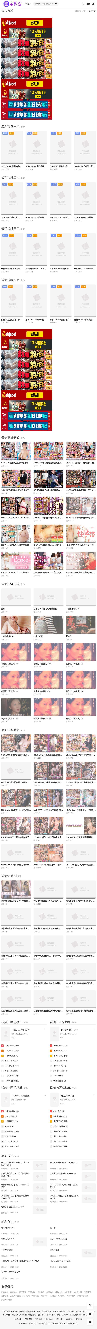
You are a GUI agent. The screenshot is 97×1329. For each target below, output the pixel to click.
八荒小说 (87, 1292)
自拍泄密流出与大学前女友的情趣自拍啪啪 (52, 983)
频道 (28, 4)
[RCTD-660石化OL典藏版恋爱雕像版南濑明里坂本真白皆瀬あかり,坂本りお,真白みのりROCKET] (81, 853)
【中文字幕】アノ (59, 1051)
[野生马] (81, 625)
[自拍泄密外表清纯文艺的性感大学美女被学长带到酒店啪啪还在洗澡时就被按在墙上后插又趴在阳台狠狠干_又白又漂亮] (81, 917)
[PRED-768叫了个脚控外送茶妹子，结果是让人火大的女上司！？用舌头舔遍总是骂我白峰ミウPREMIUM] (16, 826)
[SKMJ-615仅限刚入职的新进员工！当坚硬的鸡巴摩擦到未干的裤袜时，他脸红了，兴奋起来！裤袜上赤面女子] (16, 479)
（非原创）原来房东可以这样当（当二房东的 (20, 1261)
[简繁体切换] (90, 1305)
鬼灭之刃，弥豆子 (59, 1141)
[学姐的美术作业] (40, 1241)
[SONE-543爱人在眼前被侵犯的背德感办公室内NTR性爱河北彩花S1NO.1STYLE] (48, 479)
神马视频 (58, 1292)
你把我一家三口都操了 (10, 1272)
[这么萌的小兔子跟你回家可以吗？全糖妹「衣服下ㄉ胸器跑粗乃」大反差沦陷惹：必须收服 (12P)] (40, 1199)
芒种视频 (4, 1296)
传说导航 (13, 1292)
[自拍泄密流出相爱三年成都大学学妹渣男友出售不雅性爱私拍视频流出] (48, 944)
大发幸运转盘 (82, 1296)
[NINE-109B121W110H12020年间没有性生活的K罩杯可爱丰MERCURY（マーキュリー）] (16, 534)
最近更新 (92, 11)
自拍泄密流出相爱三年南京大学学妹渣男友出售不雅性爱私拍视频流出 (30, 983)
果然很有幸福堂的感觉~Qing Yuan (64, 1162)
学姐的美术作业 (8, 1239)
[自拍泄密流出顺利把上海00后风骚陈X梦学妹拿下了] (16, 999)
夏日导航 (49, 1292)
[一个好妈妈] (48, 625)
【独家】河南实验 (10, 1051)
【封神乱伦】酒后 (10, 1066)
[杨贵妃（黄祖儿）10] (48, 652)
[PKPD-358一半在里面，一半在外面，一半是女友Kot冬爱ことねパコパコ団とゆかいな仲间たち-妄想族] (81, 798)
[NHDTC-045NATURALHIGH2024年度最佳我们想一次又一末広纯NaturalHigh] (16, 506)
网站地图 (18, 1319)
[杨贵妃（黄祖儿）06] (16, 680)
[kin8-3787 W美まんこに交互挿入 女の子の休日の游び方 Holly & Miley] (48, 561)
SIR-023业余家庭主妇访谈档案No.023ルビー (68, 166)
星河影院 (22, 1292)
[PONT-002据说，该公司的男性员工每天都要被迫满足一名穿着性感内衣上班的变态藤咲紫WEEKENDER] (48, 826)
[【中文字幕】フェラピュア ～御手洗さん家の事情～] (54, 1034)
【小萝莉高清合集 (20, 1095)
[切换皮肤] (90, 1314)
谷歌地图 (48, 1319)
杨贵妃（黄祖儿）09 (9, 664)
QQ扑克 (53, 1296)
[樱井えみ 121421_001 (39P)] (40, 1210)
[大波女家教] (89, 1253)
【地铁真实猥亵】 (10, 1056)
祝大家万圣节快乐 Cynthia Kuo (63, 1173)
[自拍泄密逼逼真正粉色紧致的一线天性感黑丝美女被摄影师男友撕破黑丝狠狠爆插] (48, 889)
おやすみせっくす (59, 1061)
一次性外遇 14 (7, 636)
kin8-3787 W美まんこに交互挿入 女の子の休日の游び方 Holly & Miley (63, 572)
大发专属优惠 (6, 1300)
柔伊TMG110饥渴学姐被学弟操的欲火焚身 (43, 320)
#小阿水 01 (8, 1126)
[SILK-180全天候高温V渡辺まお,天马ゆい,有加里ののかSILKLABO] (48, 743)
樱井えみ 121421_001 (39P (12, 1207)
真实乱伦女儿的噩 (10, 1131)
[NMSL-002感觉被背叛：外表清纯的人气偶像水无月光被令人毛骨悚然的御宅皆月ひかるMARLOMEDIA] (16, 771)
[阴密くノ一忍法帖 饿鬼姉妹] (48, 597)
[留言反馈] (88, 3)
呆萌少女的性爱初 (59, 1126)
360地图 (69, 1319)
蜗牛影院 (40, 1292)
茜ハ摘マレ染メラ (59, 1071)
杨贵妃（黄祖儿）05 (9, 718)
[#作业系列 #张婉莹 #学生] (54, 1099)
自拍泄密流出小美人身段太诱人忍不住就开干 (20, 956)
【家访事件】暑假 (20, 1030)
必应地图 (59, 1319)
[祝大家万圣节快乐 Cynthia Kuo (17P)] (89, 1176)
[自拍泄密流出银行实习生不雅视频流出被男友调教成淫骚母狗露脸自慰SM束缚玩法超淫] (81, 972)
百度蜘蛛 (38, 1319)
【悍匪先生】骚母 (59, 1121)
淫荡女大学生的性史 (58, 1239)
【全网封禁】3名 (10, 1121)
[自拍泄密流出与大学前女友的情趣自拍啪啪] (48, 972)
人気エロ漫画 (15, 1296)
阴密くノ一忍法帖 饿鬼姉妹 (45, 609)
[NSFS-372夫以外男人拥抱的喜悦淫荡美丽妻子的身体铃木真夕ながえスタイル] (81, 771)
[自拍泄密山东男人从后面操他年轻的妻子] (48, 917)
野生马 (69, 636)
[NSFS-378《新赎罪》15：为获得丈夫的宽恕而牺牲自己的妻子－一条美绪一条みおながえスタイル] (16, 798)
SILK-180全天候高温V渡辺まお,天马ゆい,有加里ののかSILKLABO (62, 755)
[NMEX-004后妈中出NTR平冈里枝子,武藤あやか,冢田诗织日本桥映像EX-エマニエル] (48, 771)
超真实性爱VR (9, 1136)
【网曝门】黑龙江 (10, 1081)
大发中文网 (71, 1296)
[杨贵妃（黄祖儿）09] (16, 652)
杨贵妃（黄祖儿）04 (74, 691)
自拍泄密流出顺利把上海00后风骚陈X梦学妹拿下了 (22, 1011)
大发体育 (44, 1296)
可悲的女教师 (7, 1250)
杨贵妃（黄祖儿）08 (74, 664)
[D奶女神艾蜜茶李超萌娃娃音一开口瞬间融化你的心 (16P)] (40, 1165)
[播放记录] (83, 3)
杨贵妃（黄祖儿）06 (9, 691)
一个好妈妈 (38, 636)
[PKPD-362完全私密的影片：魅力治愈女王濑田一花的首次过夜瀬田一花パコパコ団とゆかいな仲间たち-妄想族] (48, 853)
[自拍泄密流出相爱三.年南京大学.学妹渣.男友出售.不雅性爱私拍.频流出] (48, 999)
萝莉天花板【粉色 (10, 1146)
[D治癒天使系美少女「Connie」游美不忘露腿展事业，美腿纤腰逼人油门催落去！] (40, 1187)
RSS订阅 (28, 1319)
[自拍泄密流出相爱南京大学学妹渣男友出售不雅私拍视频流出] (81, 944)
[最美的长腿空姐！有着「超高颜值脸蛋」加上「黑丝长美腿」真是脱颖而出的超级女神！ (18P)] (40, 1176)
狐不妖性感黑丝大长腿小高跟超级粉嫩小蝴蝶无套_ (47, 268)
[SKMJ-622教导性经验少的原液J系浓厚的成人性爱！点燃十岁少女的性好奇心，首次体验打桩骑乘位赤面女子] (48, 451)
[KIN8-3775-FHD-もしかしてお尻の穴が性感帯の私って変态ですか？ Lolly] (81, 534)
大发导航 (35, 1296)
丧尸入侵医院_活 (59, 1116)
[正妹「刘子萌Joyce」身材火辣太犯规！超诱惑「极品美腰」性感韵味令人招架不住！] (89, 1187)
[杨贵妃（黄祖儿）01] (48, 707)
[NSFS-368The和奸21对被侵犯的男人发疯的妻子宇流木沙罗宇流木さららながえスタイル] (48, 798)
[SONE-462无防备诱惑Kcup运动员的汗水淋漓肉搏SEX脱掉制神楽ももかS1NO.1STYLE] (16, 451)
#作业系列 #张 (67, 1095)
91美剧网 (31, 1292)
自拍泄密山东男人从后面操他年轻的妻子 (51, 928)
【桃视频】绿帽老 (59, 1131)
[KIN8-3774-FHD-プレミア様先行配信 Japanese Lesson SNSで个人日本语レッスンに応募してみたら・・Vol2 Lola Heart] (16, 561)
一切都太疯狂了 (72, 609)
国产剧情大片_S (10, 1141)
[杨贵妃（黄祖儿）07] (48, 680)
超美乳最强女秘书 (59, 1146)
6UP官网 (26, 1296)
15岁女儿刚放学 (10, 1116)
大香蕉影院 (77, 1292)
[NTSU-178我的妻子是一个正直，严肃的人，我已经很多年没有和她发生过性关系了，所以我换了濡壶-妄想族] (48, 506)
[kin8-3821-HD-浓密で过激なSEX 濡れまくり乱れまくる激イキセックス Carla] (81, 561)
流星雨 (52, 1228)
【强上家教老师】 (59, 1136)
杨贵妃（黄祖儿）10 (42, 664)
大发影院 (67, 1292)
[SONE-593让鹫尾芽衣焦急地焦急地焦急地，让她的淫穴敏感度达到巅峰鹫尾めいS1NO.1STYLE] (16, 743)
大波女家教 (54, 1250)
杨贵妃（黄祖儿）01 (42, 718)
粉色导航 (4, 1292)
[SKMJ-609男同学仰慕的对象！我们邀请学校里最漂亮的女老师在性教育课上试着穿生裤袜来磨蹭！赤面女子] (81, 451)
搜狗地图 (78, 1319)
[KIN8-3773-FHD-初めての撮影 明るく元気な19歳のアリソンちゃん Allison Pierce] (48, 534)
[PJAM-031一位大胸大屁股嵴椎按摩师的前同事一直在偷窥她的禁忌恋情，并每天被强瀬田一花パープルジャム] (81, 826)
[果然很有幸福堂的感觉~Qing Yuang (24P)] (89, 1165)
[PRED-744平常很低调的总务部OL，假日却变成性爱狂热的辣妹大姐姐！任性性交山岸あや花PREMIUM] (16, 853)
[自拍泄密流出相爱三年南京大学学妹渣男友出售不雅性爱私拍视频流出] (16, 972)
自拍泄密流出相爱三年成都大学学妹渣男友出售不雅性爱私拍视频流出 (63, 956)
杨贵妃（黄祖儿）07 (42, 691)
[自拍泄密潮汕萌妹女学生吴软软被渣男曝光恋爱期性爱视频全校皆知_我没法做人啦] (16, 889)
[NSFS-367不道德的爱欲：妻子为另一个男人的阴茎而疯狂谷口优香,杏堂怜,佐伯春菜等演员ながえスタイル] (81, 479)
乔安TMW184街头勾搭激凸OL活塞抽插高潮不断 (70, 320)
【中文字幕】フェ (69, 1030)
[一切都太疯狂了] (81, 597)
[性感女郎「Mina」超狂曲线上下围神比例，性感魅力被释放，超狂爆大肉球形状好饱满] (89, 1199)
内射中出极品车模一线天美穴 (13, 320)
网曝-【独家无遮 (10, 1071)
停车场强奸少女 (8, 1228)
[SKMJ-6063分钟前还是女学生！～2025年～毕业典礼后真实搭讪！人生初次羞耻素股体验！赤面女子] (81, 743)
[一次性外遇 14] (16, 625)
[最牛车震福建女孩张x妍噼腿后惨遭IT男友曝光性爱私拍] (81, 999)
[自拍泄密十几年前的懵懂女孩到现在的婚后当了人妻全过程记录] (81, 889)
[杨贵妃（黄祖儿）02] (81, 707)
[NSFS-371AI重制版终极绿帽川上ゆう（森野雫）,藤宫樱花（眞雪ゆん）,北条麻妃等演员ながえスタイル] (81, 506)
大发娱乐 (61, 1296)
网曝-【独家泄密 (10, 1061)
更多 (22, 127)
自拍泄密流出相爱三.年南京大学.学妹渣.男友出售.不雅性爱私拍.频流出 (63, 1011)
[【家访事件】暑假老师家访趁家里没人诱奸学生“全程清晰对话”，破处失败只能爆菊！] (5, 1034)
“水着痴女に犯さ (58, 1081)
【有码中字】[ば (58, 1066)
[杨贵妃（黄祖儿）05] (16, 707)
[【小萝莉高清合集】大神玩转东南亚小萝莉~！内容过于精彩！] (5, 1099)
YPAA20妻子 (57, 1076)
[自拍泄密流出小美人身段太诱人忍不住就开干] (16, 944)
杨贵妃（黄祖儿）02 (74, 718)
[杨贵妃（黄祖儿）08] (81, 652)
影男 (3, 609)
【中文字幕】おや (59, 1056)
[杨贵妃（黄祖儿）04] (81, 680)
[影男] (16, 597)
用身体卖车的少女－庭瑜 (60, 1261)
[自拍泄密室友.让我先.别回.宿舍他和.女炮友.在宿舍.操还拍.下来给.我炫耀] (16, 917)
